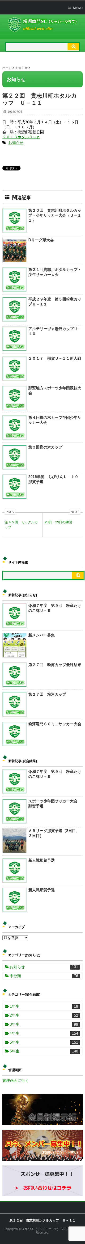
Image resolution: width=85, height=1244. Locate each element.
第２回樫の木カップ (45, 447)
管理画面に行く (15, 1080)
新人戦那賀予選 (41, 860)
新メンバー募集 (41, 635)
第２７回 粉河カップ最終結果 (54, 665)
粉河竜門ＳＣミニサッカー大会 (54, 724)
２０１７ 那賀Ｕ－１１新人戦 (54, 358)
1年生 (44, 1006)
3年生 (44, 1024)
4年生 (44, 1033)
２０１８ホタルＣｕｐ (21, 137)
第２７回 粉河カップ (47, 694)
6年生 (44, 1051)
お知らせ (15, 143)
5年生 (44, 1042)
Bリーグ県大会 (41, 240)
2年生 (44, 1015)
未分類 (44, 976)
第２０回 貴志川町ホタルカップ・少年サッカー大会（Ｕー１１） (54, 215)
